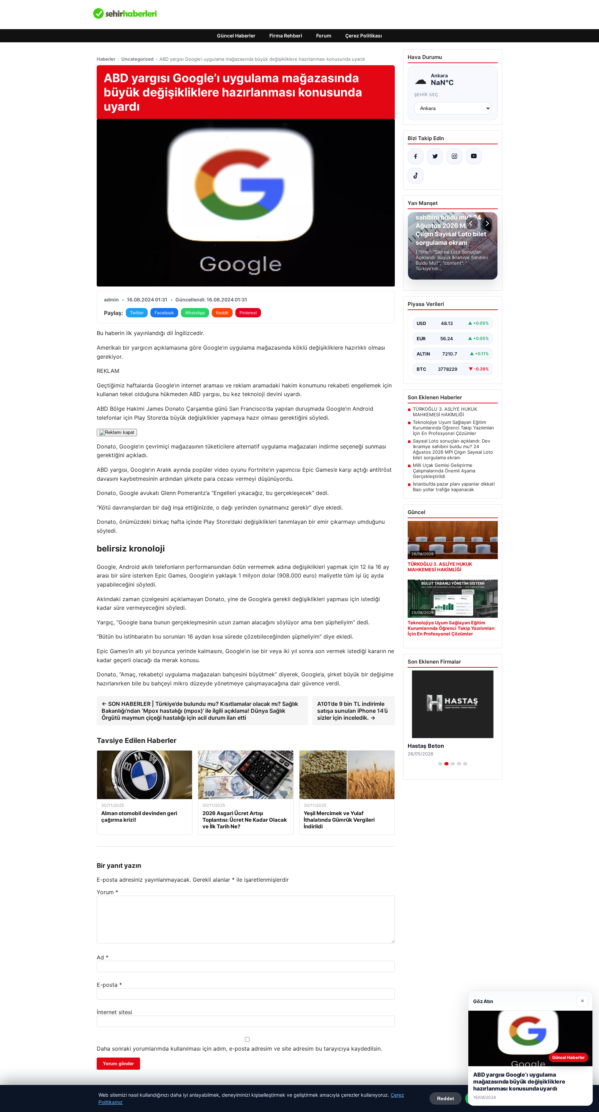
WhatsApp (195, 312)
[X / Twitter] (435, 156)
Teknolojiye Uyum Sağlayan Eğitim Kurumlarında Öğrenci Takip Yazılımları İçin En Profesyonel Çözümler (453, 427)
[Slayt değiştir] (440, 763)
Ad (102, 957)
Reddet (445, 1098)
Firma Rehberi (285, 36)
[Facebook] (416, 156)
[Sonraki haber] (486, 223)
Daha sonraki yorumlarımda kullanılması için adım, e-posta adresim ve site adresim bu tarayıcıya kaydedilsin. (239, 1048)
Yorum (107, 892)
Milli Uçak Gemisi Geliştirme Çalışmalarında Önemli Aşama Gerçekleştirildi (444, 470)
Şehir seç (426, 94)
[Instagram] (454, 156)
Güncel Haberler (236, 36)
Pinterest (248, 312)
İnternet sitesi (114, 1012)
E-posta (109, 984)
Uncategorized (137, 59)
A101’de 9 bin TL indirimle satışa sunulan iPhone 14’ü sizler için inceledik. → (352, 710)
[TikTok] (416, 176)
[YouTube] (474, 156)
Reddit (222, 312)
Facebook (164, 312)
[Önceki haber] (472, 223)
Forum (323, 36)
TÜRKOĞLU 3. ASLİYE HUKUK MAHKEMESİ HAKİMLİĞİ (445, 411)
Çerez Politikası (363, 36)
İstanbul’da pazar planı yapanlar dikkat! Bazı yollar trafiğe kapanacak (454, 486)
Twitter (137, 312)
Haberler (106, 59)
